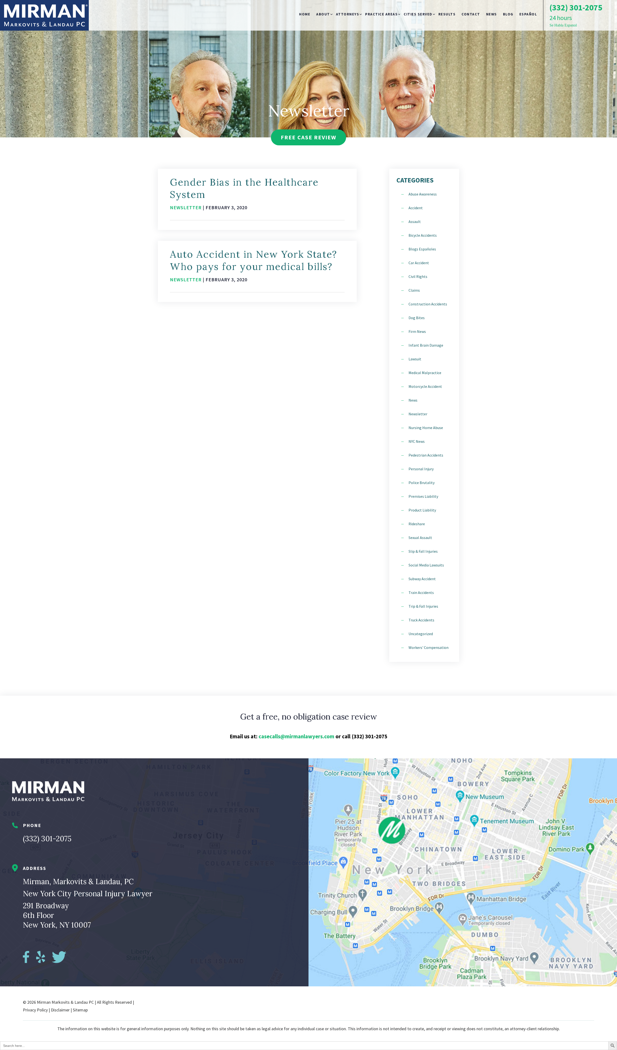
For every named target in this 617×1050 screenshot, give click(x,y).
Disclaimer (60, 1010)
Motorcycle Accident (425, 386)
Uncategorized (421, 633)
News (491, 14)
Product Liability (422, 510)
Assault (415, 221)
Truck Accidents (421, 620)
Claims (414, 290)
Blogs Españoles (422, 249)
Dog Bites (417, 317)
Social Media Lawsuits (426, 565)
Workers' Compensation (429, 647)
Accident (416, 207)
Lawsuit (415, 359)
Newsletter (185, 207)
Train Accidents (421, 592)
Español (528, 14)
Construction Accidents (428, 304)
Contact (471, 14)
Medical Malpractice (425, 372)
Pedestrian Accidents (426, 455)
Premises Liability (423, 496)
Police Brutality (422, 482)
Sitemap (80, 1010)
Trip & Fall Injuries (423, 606)
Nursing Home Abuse (426, 427)
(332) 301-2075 (47, 838)
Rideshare (417, 523)
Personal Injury (421, 468)
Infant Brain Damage (426, 345)
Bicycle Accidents (423, 235)
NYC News (417, 441)
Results (447, 14)
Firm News (417, 331)
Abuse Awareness (423, 194)
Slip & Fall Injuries (423, 551)
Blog (508, 14)
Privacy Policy (35, 1010)
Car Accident (419, 262)
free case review (308, 137)
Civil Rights (418, 276)
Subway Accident (422, 578)
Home (304, 14)
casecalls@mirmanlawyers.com (296, 736)
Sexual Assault (420, 537)
